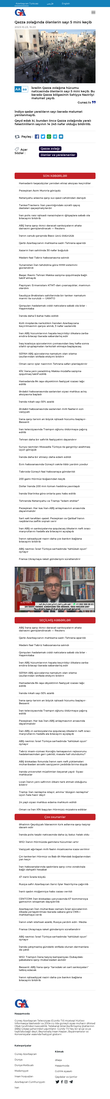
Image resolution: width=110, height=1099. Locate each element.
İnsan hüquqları (24, 1076)
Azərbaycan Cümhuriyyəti (30, 1082)
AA (17, 89)
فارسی (50, 3)
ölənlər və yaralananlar (58, 155)
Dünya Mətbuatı (24, 1065)
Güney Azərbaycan (26, 1054)
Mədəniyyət (22, 1070)
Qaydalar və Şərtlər (66, 1076)
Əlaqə (58, 1060)
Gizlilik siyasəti (63, 1071)
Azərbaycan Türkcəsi (27, 3)
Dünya (18, 1059)
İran (17, 1087)
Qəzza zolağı (50, 148)
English (66, 3)
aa (24, 89)
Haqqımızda (62, 1065)
